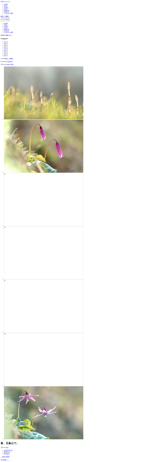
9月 (5, 55)
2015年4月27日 (8, 450)
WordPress (10, 61)
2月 (5, 43)
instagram (6, 11)
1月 (5, 42)
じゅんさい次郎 (8, 13)
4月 (5, 47)
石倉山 (7, 453)
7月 (5, 52)
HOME (6, 4)
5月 (5, 48)
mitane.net (6, 10)
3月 (5, 45)
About (5, 6)
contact (6, 8)
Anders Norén (9, 64)
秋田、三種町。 (5, 16)
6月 (5, 50)
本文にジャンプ (5, 1)
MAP (7, 447)
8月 (5, 54)
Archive (6, 7)
